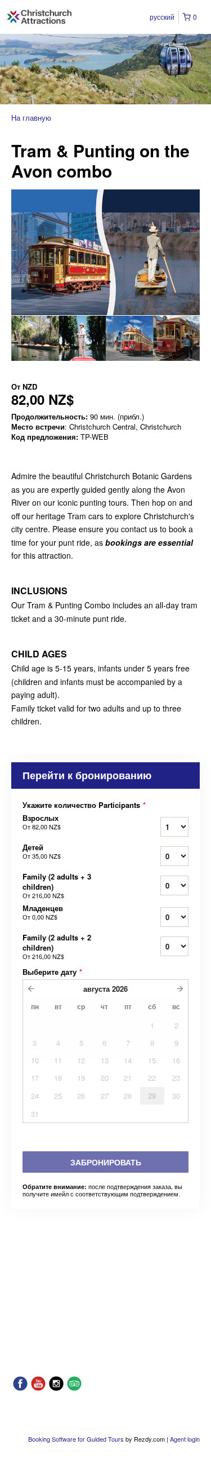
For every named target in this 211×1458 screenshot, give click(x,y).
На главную (31, 117)
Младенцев (43, 912)
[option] (35, 338)
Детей (42, 851)
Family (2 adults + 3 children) (57, 886)
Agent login (185, 1438)
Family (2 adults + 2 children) (57, 947)
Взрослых (42, 822)
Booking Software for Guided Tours (76, 1438)
